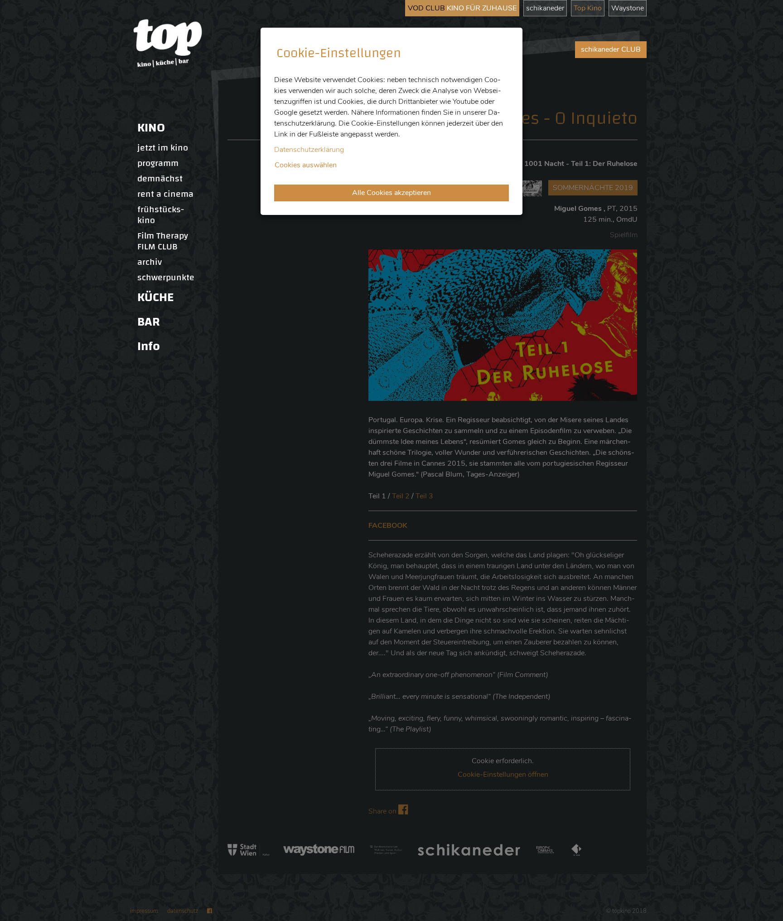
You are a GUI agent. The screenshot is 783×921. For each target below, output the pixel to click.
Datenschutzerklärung (309, 150)
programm (158, 163)
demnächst (160, 178)
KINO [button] (151, 127)
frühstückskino (160, 215)
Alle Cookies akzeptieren (391, 193)
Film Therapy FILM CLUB (162, 241)
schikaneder (545, 8)
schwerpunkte (165, 277)
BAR (148, 321)
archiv (149, 262)
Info (148, 346)
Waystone (627, 8)
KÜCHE (155, 297)
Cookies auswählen (306, 165)
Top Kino (588, 8)
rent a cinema (165, 194)
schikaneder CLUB (611, 49)
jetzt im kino (162, 148)
